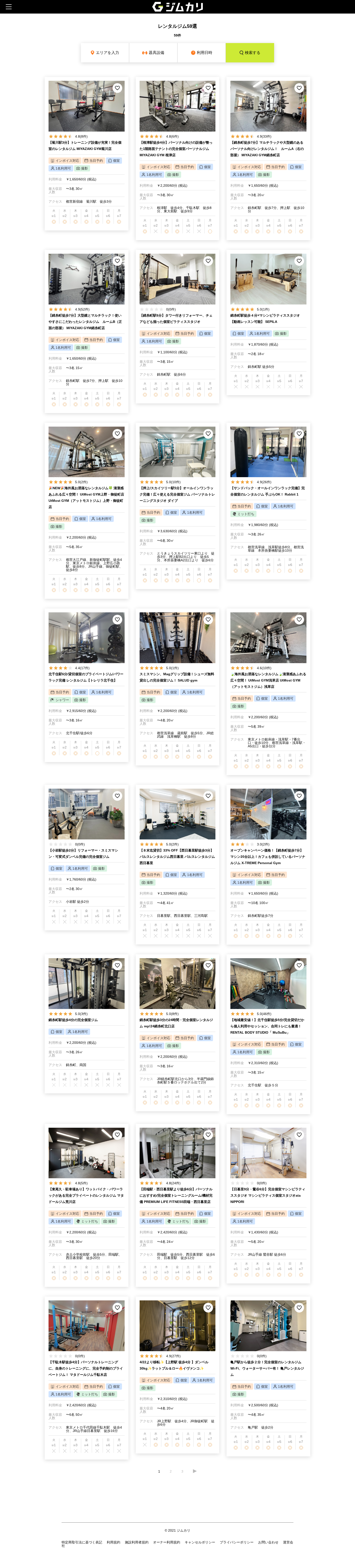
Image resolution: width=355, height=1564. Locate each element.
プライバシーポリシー (237, 1542)
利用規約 (113, 1542)
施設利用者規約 (137, 1542)
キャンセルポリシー (200, 1542)
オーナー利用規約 (166, 1542)
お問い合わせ (268, 1542)
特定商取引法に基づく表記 (82, 1542)
